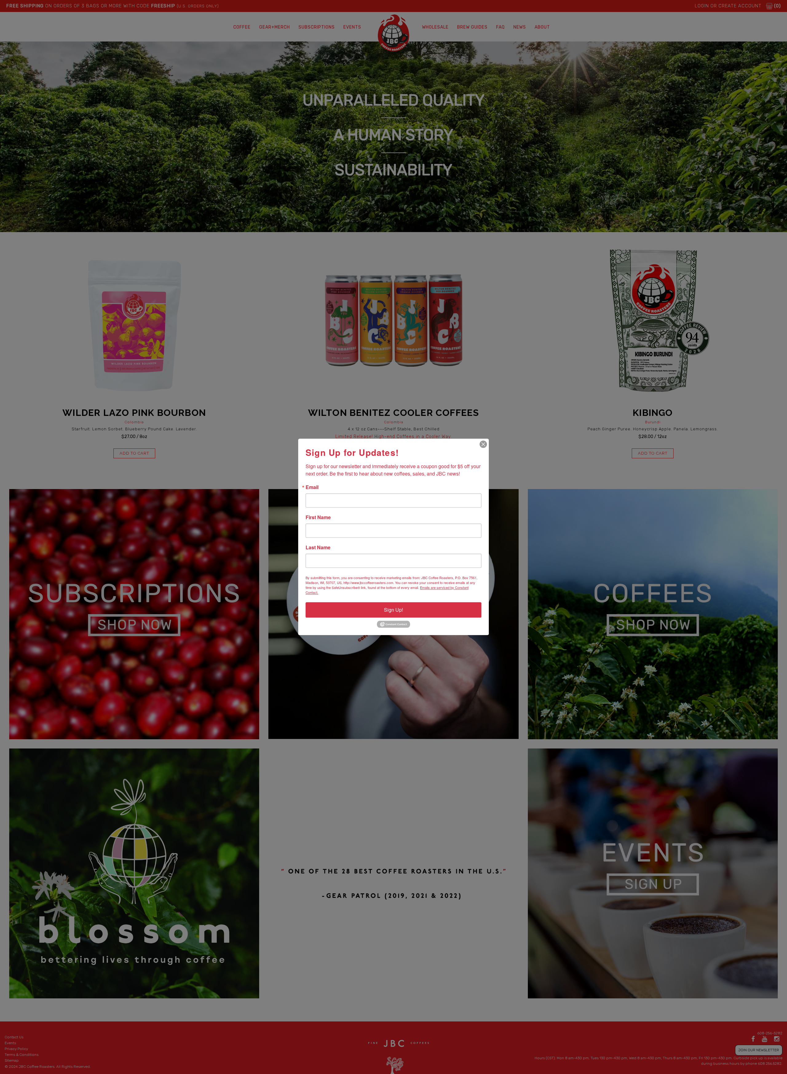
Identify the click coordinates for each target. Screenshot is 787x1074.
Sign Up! (393, 609)
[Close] (483, 444)
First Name (318, 517)
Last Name (318, 547)
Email (312, 487)
